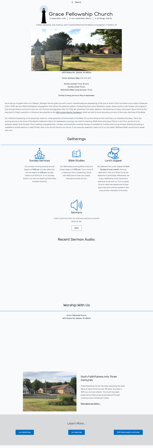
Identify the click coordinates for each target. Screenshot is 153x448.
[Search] (72, 2)
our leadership (76, 432)
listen (77, 228)
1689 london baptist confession (128, 432)
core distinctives (25, 432)
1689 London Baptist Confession (69, 112)
